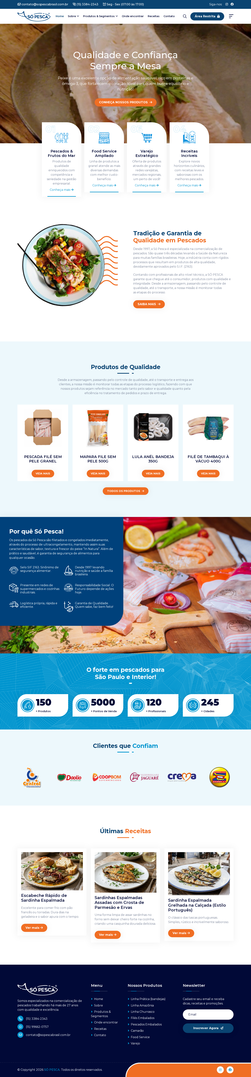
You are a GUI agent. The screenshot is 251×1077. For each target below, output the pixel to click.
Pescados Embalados (146, 1024)
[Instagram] (226, 4)
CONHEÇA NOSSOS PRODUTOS (124, 102)
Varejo (135, 1043)
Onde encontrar (133, 16)
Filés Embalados (142, 1018)
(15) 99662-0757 (37, 1027)
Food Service (140, 1037)
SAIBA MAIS (147, 304)
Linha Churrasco (142, 1011)
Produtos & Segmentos (99, 16)
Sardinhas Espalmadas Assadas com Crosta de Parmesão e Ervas (119, 902)
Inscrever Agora (206, 1028)
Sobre (72, 16)
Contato (169, 16)
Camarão (137, 1030)
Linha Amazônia (142, 1005)
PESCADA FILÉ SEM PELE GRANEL (43, 459)
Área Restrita (205, 16)
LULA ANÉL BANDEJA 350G (153, 459)
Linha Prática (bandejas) (148, 999)
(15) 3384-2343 (87, 4)
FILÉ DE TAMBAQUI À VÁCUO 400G (208, 459)
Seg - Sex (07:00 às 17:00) (125, 4)
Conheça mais (60, 190)
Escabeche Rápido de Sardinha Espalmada (44, 898)
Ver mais (32, 927)
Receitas (153, 16)
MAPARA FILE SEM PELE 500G (98, 459)
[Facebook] (232, 4)
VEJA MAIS (43, 473)
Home (60, 16)
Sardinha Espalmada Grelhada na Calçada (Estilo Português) (197, 905)
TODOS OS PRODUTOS (124, 491)
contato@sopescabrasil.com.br (44, 4)
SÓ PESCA (52, 1069)
